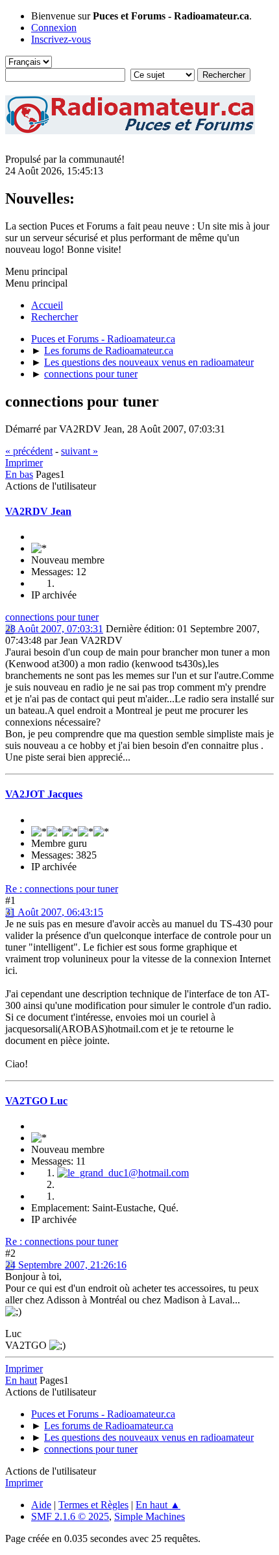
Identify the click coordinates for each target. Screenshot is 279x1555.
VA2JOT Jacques (43, 794)
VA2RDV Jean (38, 511)
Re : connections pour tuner (61, 888)
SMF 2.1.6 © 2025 (70, 1516)
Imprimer (24, 462)
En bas (19, 474)
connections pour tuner (52, 617)
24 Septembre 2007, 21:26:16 (66, 1264)
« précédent (29, 451)
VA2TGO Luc (36, 1100)
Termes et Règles (93, 1504)
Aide (41, 1504)
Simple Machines (149, 1516)
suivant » (79, 451)
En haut (21, 1380)
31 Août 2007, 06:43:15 (54, 912)
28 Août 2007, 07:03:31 (54, 628)
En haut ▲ (158, 1504)
